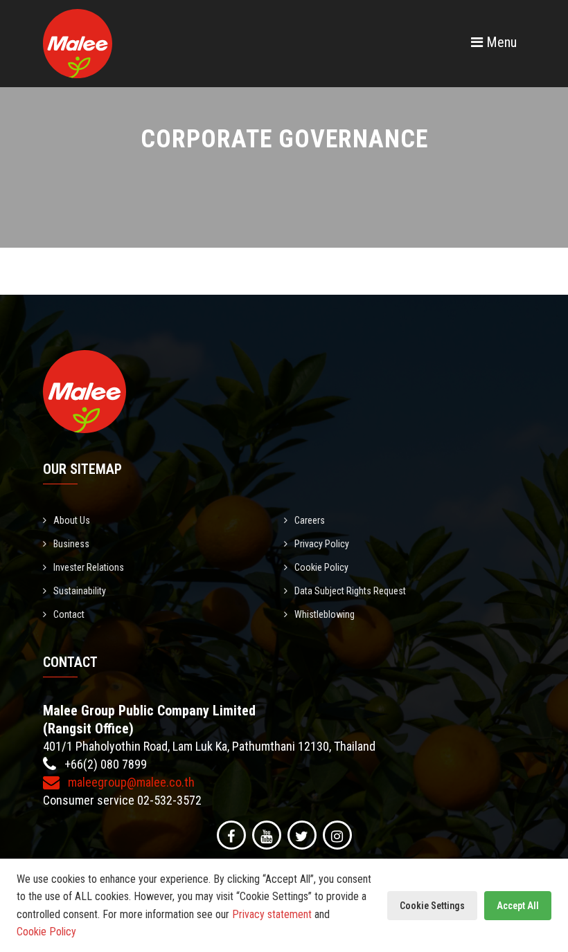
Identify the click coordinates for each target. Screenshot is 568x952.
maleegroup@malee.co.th (130, 782)
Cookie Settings (432, 905)
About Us (71, 520)
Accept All (518, 905)
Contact (69, 614)
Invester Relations (88, 567)
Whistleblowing (324, 614)
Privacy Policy (321, 543)
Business (71, 543)
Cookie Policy (321, 567)
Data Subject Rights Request (350, 590)
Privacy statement (272, 914)
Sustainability (79, 590)
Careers (309, 520)
